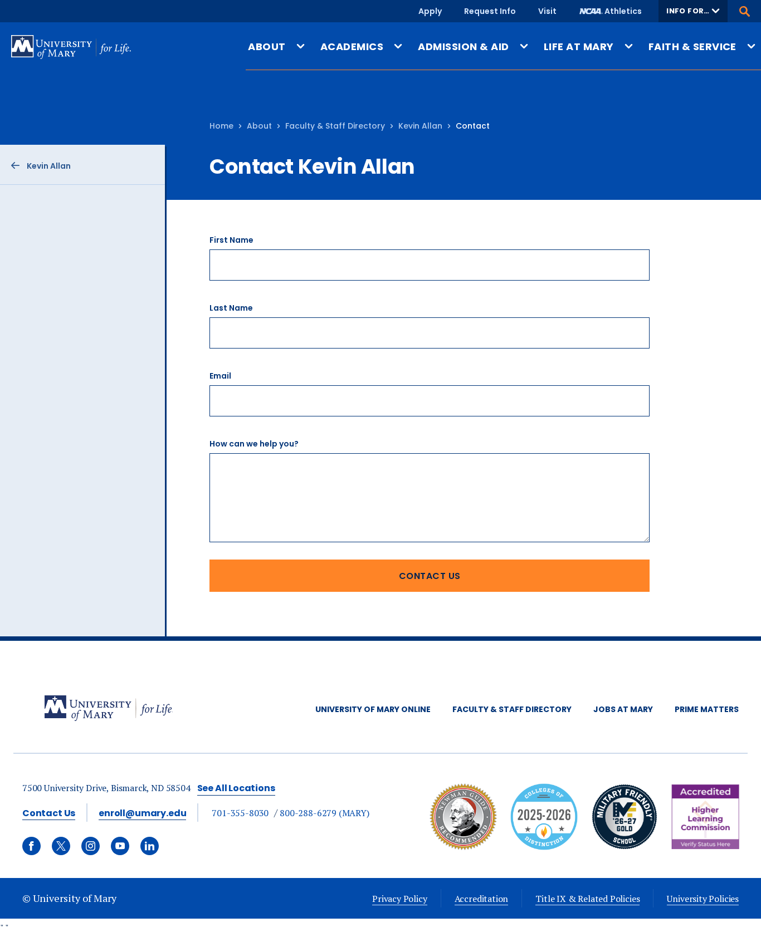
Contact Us (48, 813)
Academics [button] (351, 46)
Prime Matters (707, 709)
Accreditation (482, 898)
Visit (547, 11)
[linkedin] (149, 846)
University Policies (703, 898)
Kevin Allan (420, 125)
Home (221, 125)
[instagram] (90, 846)
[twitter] (61, 846)
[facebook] (31, 846)
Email (220, 375)
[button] (693, 11)
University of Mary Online (373, 709)
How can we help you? (254, 443)
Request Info (490, 11)
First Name (231, 240)
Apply (430, 11)
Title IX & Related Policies (587, 898)
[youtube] (120, 846)
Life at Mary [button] (579, 46)
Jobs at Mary (623, 709)
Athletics (623, 11)
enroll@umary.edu (142, 813)
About (259, 125)
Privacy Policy (399, 898)
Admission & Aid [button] (463, 46)
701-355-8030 (240, 813)
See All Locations (236, 788)
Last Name (231, 307)
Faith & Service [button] (692, 46)
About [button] (266, 46)
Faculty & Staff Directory (335, 125)
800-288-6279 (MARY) (324, 813)
